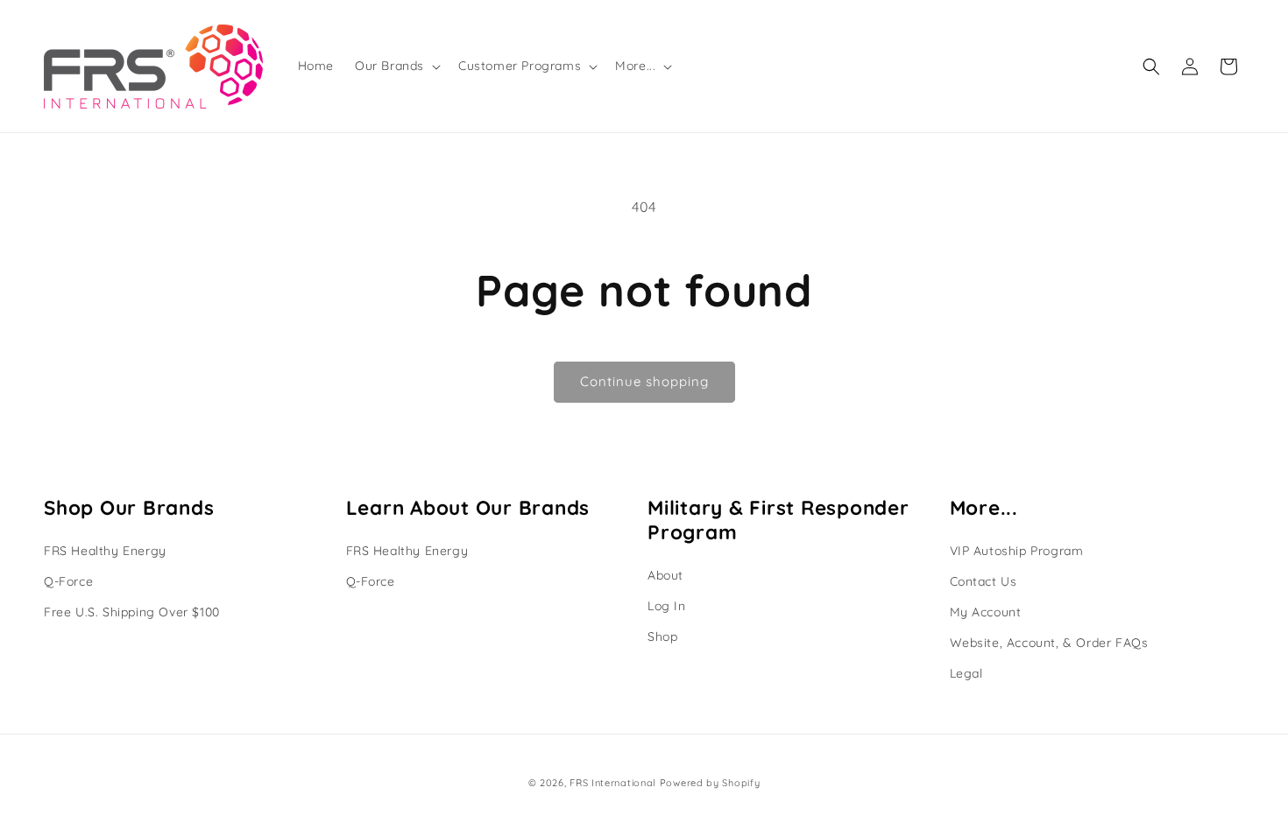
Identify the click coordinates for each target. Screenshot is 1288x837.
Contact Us (983, 581)
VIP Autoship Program (1017, 551)
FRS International (613, 783)
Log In (667, 606)
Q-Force (68, 581)
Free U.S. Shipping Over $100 (132, 612)
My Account (986, 612)
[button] (396, 65)
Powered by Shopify (710, 783)
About (665, 575)
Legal (966, 673)
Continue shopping (644, 381)
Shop (662, 636)
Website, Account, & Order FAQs (1049, 643)
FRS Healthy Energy (105, 551)
